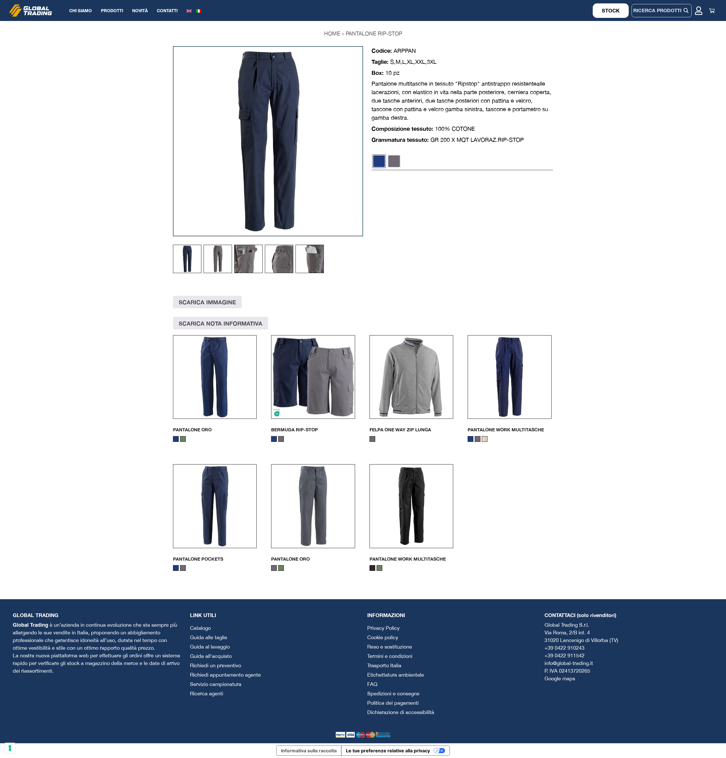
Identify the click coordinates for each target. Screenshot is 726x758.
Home (332, 33)
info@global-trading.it (568, 663)
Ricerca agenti (206, 693)
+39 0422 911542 (564, 655)
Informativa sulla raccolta (309, 750)
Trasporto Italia (384, 665)
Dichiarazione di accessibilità (400, 712)
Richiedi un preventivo (215, 665)
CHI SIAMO (80, 10)
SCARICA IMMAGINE (207, 302)
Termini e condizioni (389, 656)
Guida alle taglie (208, 637)
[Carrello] (712, 10)
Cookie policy (382, 637)
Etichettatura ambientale (395, 675)
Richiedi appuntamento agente (225, 675)
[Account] (698, 10)
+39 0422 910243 (564, 648)
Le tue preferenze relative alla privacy (388, 750)
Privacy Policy (383, 628)
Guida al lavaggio (210, 647)
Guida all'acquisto (211, 656)
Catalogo (200, 628)
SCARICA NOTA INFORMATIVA (220, 323)
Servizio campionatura (215, 684)
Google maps (559, 678)
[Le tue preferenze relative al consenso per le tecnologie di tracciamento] (10, 748)
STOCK (611, 10)
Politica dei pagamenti (393, 703)
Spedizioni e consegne (393, 693)
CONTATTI (167, 10)
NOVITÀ (140, 10)
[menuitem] (189, 10)
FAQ (372, 684)
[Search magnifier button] (686, 10)
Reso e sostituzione (389, 647)
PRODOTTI (112, 10)
